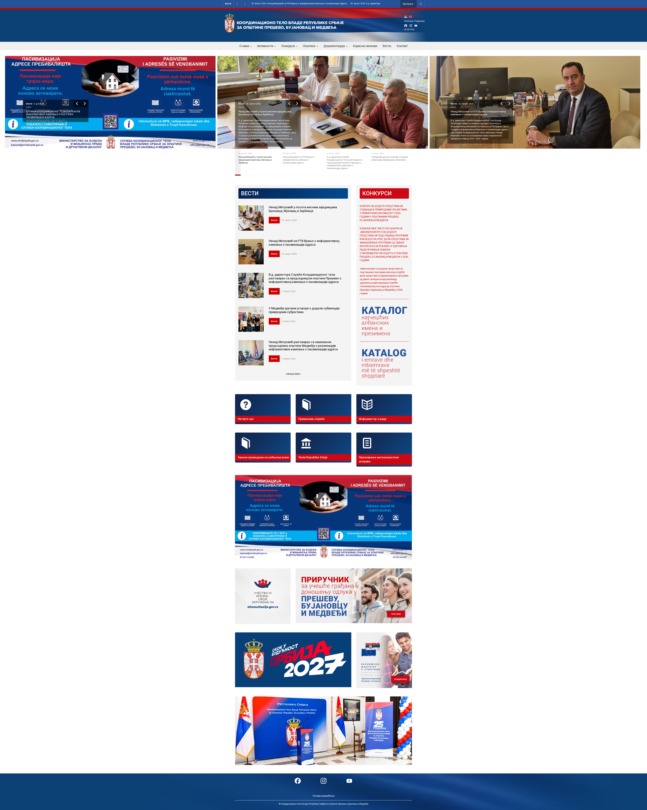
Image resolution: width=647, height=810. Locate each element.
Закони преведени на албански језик (263, 457)
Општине (309, 46)
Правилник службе (311, 419)
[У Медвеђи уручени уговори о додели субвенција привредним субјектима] (251, 319)
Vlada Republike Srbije (313, 457)
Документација (334, 46)
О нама (244, 46)
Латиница (408, 21)
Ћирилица (420, 21)
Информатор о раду (372, 419)
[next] (84, 103)
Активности (265, 46)
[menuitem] (406, 16)
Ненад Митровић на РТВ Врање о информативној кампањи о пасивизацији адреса (266, 113)
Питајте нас (246, 419)
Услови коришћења (323, 795)
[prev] (77, 103)
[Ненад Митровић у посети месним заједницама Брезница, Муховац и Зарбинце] (251, 218)
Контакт (402, 46)
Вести (228, 4)
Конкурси (288, 46)
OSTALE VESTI (293, 374)
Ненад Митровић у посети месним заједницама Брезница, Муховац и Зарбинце (52, 113)
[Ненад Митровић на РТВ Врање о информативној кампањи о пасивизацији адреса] (251, 251)
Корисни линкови (365, 46)
